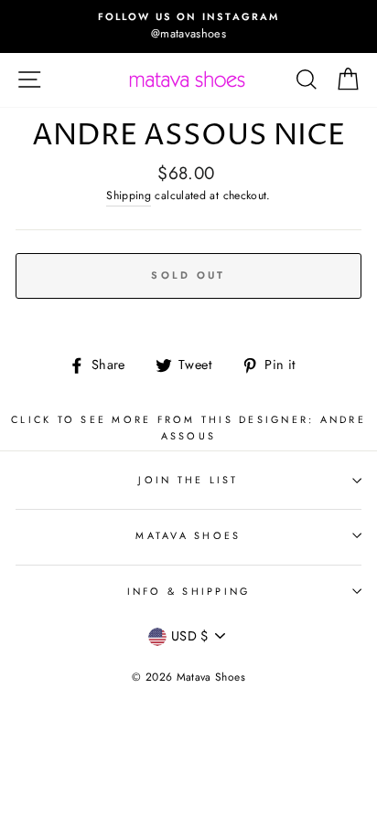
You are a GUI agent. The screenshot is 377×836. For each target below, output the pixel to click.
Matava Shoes (188, 535)
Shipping (128, 195)
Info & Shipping (189, 591)
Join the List (188, 479)
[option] (188, 26)
